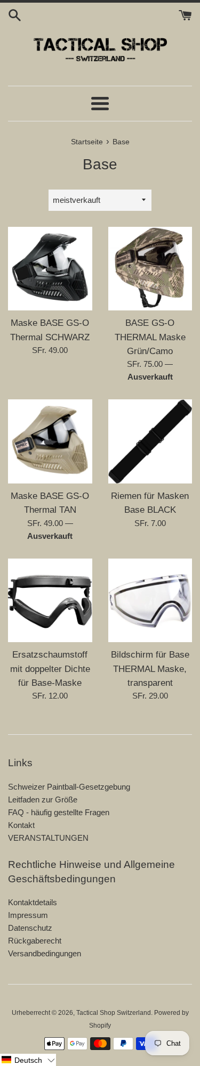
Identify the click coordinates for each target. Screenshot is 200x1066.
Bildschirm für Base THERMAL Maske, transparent (150, 668)
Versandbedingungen (44, 953)
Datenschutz (30, 927)
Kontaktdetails (32, 902)
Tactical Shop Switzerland (113, 1012)
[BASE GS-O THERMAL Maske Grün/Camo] (150, 269)
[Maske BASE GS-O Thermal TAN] (50, 441)
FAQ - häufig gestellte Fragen (58, 812)
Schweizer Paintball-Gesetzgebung (69, 786)
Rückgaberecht (34, 940)
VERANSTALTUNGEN (48, 837)
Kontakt (21, 825)
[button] (28, 1060)
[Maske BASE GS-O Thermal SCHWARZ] (50, 269)
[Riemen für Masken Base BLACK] (150, 441)
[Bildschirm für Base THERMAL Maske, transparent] (150, 601)
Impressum (28, 915)
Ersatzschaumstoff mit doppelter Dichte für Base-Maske (50, 668)
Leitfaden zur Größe (42, 799)
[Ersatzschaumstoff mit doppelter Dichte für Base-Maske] (50, 601)
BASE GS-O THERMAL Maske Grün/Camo (150, 337)
